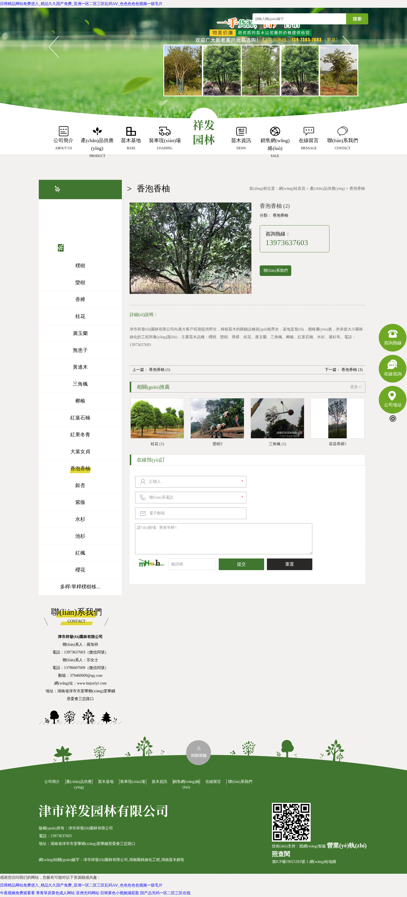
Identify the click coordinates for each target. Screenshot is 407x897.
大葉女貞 (80, 451)
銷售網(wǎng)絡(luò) (186, 784)
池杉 (80, 536)
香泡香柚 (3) (352, 370)
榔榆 (80, 401)
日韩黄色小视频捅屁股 (119, 893)
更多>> (356, 387)
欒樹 (80, 282)
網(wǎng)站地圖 (323, 862)
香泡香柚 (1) (159, 370)
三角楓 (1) (277, 444)
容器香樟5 (337, 444)
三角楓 (80, 384)
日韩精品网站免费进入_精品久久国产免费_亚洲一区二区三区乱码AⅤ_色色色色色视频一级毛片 (81, 4)
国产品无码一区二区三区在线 (165, 893)
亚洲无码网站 (87, 893)
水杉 (80, 519)
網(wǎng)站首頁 (292, 188)
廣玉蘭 (80, 333)
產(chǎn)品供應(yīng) (327, 188)
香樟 (80, 299)
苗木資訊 (159, 782)
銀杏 (80, 485)
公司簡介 (52, 782)
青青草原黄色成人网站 (55, 893)
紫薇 (80, 502)
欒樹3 (217, 444)
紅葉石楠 (80, 418)
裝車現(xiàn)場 (132, 782)
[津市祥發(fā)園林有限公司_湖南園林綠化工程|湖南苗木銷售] (204, 127)
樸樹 (80, 265)
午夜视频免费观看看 (17, 893)
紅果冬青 (80, 434)
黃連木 (80, 367)
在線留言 (213, 782)
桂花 (80, 316)
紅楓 (80, 553)
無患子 (80, 350)
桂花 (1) (157, 444)
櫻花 (80, 570)
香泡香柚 (80, 468)
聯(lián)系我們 (276, 270)
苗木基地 (106, 782)
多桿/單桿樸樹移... (80, 587)
